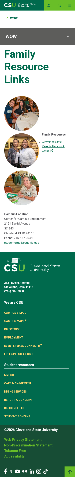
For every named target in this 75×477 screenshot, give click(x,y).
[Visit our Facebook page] (5, 471)
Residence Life (14, 408)
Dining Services (15, 391)
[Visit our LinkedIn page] (31, 471)
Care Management (18, 383)
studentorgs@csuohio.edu (21, 242)
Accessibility (14, 456)
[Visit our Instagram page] (38, 471)
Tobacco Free (15, 451)
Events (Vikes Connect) (21, 345)
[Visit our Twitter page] (11, 471)
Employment (13, 337)
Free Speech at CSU (18, 354)
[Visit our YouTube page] (17, 471)
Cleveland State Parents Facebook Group (53, 146)
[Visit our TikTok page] (45, 471)
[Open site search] (59, 5)
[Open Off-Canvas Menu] (70, 5)
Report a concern (18, 400)
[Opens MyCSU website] (49, 5)
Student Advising (17, 416)
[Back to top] (70, 471)
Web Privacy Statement (23, 439)
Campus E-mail (15, 312)
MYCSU (9, 375)
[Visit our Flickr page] (24, 471)
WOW (14, 18)
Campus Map (13, 321)
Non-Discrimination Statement (28, 445)
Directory (12, 329)
